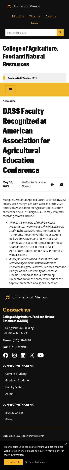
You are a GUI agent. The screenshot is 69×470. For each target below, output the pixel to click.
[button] (35, 462)
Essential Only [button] (13, 462)
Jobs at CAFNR (14, 412)
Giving (9, 419)
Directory (18, 16)
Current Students (16, 374)
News (34, 23)
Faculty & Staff (14, 387)
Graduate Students (17, 380)
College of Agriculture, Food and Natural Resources (30, 56)
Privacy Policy (52, 450)
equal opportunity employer (29, 435)
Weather (34, 16)
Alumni (9, 394)
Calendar (51, 16)
